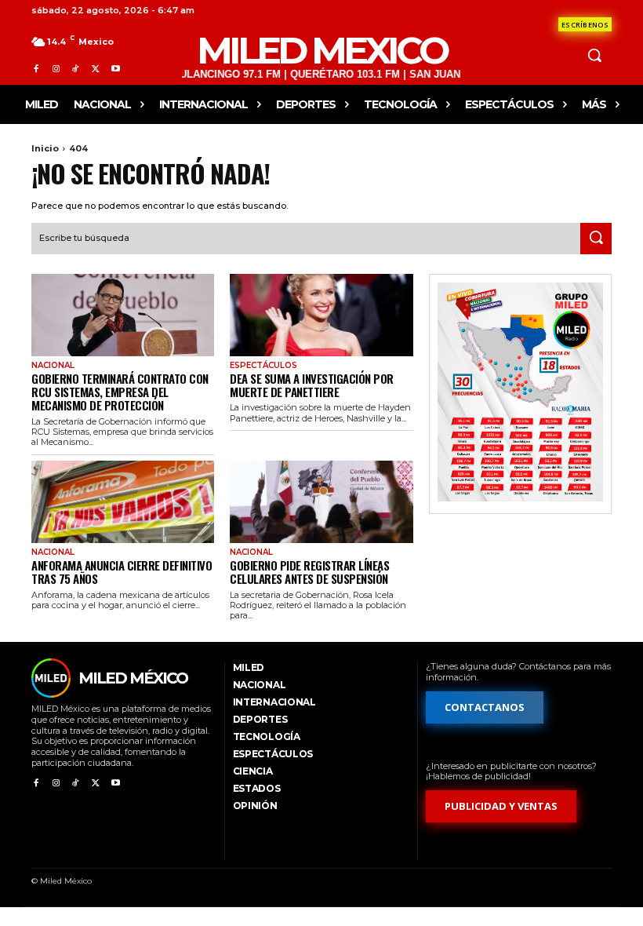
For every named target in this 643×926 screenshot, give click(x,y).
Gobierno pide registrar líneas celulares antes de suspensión (309, 571)
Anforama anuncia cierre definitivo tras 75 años (121, 571)
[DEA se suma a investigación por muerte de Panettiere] (321, 315)
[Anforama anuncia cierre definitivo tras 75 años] (122, 502)
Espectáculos (263, 365)
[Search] (596, 238)
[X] (95, 69)
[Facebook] (36, 69)
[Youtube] (116, 69)
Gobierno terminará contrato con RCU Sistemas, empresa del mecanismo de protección (120, 392)
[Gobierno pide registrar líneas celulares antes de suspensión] (321, 502)
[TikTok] (76, 69)
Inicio (45, 148)
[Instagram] (55, 69)
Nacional (52, 365)
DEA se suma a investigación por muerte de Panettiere (312, 385)
